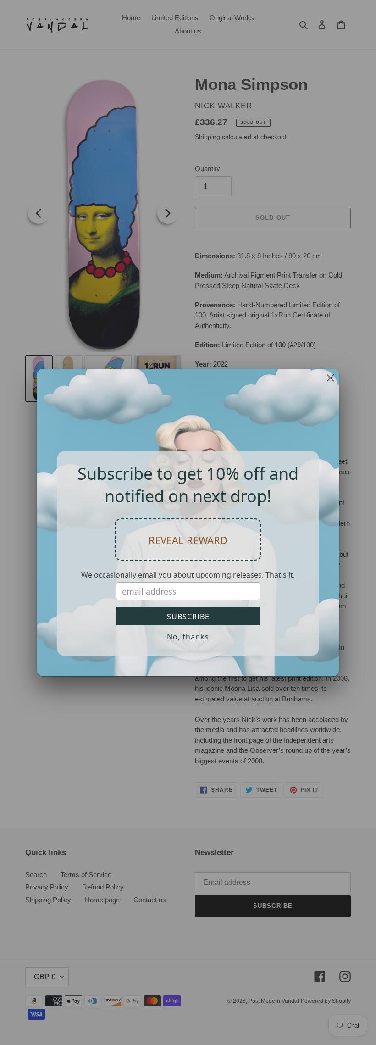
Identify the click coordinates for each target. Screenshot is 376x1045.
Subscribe (188, 616)
